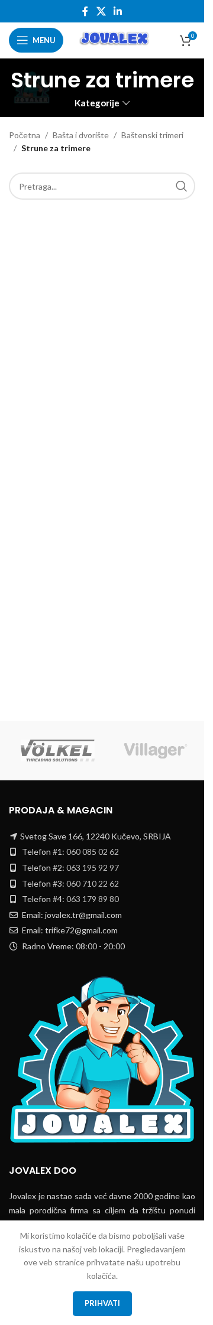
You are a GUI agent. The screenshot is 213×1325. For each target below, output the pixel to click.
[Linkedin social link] (118, 11)
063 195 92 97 (92, 867)
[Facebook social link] (85, 11)
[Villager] (155, 750)
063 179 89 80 (92, 899)
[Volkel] (57, 750)
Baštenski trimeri (152, 135)
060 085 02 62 (92, 852)
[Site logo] (115, 39)
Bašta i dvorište (81, 135)
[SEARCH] (181, 186)
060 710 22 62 (92, 883)
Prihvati (102, 1303)
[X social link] (100, 11)
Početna (24, 135)
